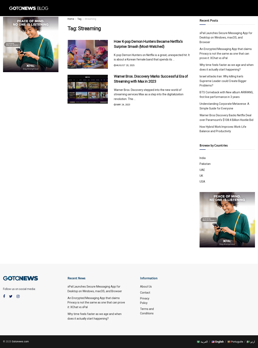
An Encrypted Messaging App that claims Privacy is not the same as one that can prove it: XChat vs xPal (96, 302)
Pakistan (205, 163)
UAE (202, 169)
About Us (146, 286)
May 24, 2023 (123, 104)
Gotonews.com (20, 341)
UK (201, 175)
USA (202, 181)
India (203, 158)
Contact (145, 292)
